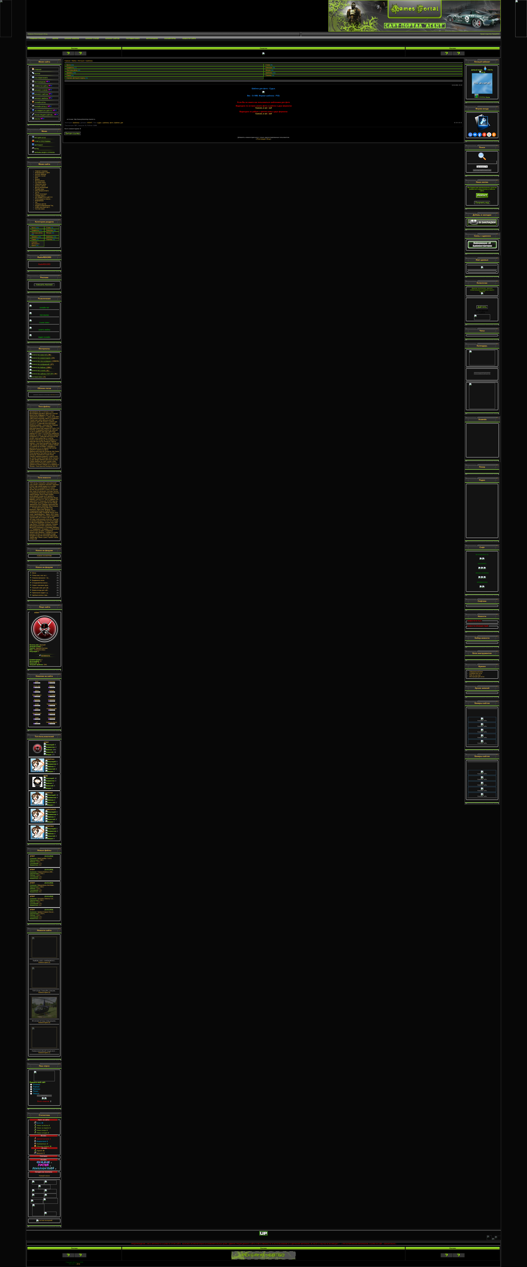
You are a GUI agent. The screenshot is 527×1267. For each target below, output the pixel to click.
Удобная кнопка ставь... (40, 595)
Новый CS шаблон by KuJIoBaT (44, 445)
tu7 (37, 722)
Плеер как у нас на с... (40, 575)
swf (270, 108)
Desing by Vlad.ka (50, 441)
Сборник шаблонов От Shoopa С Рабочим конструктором (44, 426)
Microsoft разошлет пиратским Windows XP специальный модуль (41, 509)
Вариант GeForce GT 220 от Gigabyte (43, 499)
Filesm (47, 418)
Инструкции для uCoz (476, 676)
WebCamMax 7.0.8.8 (40, 858)
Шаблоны (49, 237)
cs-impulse (45, 448)
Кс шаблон (49, 445)
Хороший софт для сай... (40, 588)
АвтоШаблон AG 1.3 (36, 412)
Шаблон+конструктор (37, 451)
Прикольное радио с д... (40, 593)
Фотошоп (81, 61)
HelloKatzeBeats (51, 722)
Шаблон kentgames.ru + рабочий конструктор (44, 435)
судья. (99, 122)
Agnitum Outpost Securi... (42, 912)
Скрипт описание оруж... (40, 585)
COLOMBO (52, 695)
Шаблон (117, 122)
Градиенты (35, 230)
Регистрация (261, 139)
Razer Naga (44, 494)
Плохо (35, 1091)
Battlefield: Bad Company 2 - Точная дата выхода (44, 506)
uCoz (78, 1264)
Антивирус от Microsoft (50, 529)
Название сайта (482, 712)
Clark (37, 717)
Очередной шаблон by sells (45, 430)
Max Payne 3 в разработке (39, 488)
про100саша (37, 713)
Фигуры (48, 233)
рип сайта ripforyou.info (43, 420)
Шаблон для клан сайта (44, 431)
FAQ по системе (475, 675)
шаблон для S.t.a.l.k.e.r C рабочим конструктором (43, 422)
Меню (34, 573)
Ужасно (36, 1093)
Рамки (34, 239)
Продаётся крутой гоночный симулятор (43, 535)
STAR (37, 704)
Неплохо (36, 1089)
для (121, 122)
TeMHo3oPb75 (52, 704)
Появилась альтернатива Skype (47, 498)
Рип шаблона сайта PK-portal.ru (42, 421)
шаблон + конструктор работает (41, 443)
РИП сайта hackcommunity (44, 417)
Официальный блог (476, 672)
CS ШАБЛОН (54, 418)
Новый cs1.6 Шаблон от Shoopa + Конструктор (44, 465)
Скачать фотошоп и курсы (35, 243)
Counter (32, 420)
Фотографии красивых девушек (41, 413)
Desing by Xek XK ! (51, 466)
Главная (67, 61)
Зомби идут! (34, 537)
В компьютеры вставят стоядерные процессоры (44, 530)
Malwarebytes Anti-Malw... (42, 885)
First (36, 708)
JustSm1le (51, 713)
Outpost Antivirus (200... (42, 872)
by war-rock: (51, 453)
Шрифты (35, 237)
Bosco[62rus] (36, 695)
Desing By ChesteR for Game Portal (42, 454)
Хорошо (36, 1087)
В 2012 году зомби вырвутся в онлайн (43, 486)
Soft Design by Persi (42, 440)
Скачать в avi (261, 108)
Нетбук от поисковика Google (45, 534)
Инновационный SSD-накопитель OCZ (43, 526)
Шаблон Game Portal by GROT (40, 463)
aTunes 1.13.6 (48, 412)
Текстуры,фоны (37, 233)
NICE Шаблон (48, 435)
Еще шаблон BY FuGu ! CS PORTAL (42, 432)
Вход (268, 139)
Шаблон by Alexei (42, 450)
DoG (36, 681)
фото (111, 122)
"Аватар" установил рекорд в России (44, 520)
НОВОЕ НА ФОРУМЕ (44, 556)
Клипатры (49, 230)
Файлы (74, 61)
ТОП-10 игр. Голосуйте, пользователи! (43, 483)
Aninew (51, 686)
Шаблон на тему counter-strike (45, 461)
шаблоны (106, 122)
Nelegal (51, 690)
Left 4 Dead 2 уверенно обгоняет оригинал (44, 484)
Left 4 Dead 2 (46, 516)
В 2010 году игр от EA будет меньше (44, 502)
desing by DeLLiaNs (40, 453)
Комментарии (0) (44, 962)
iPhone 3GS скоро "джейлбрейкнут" (44, 513)
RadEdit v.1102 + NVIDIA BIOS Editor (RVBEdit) (43, 511)
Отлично (36, 1084)
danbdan (37, 699)
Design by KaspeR (39, 445)
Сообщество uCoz (475, 673)
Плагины (49, 239)
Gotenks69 (51, 717)
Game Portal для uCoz (44, 458)
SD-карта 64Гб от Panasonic (44, 500)
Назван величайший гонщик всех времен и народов (42, 496)
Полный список (44, 1176)
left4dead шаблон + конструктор (40, 425)
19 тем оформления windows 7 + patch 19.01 (42, 416)
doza (37, 690)
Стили (48, 227)
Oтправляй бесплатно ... (40, 583)
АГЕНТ (36, 612)
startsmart (51, 681)
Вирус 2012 (50, 514)
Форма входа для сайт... (40, 590)
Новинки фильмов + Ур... (41, 578)
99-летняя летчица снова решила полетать (42, 518)
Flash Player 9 (53, 394)
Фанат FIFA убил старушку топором (45, 524)
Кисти (34, 227)
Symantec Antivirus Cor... (42, 898)
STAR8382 (51, 699)
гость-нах (36, 686)
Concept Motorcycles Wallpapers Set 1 (44, 414)
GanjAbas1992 (52, 708)
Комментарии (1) (44, 1052)
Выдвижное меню (38, 580)
